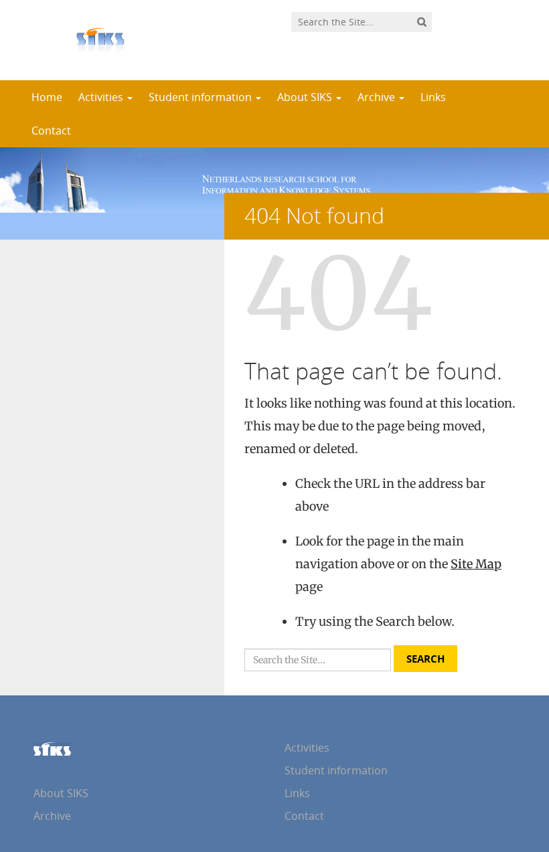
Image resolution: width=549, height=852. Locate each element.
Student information (201, 97)
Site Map (476, 564)
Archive (378, 97)
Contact (51, 130)
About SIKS (306, 97)
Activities (102, 97)
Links (433, 97)
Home (46, 97)
